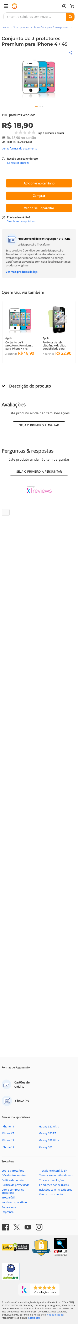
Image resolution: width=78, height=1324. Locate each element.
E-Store (65, 238)
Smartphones (21, 27)
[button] (39, 78)
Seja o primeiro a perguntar (39, 471)
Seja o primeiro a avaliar (39, 425)
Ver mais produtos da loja (21, 272)
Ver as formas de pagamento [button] (19, 148)
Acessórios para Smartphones (51, 27)
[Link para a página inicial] (5, 27)
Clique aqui (34, 1317)
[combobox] (39, 16)
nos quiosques (55, 1314)
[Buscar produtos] (70, 17)
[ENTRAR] (64, 6)
